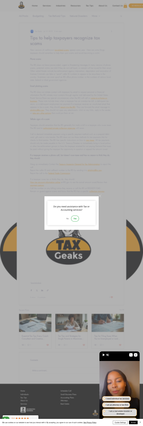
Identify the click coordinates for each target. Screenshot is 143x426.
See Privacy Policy (89, 422)
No (67, 218)
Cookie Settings (120, 422)
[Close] (140, 422)
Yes (75, 218)
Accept (133, 422)
